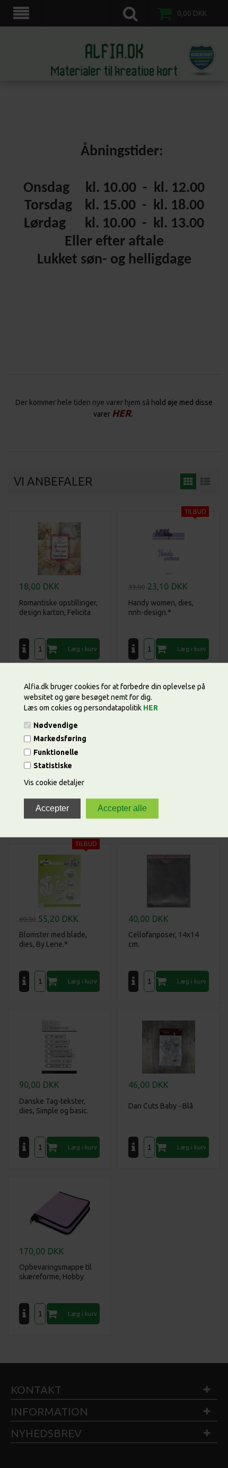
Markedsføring (59, 739)
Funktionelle (55, 752)
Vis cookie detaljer (54, 782)
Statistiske (52, 765)
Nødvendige (55, 725)
